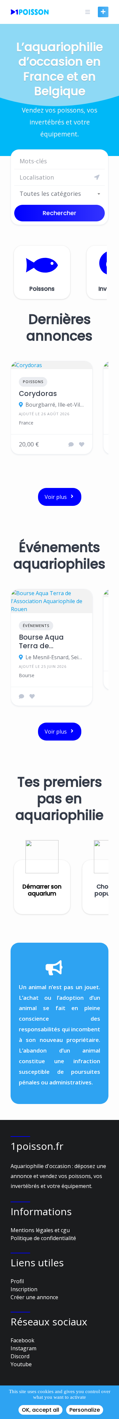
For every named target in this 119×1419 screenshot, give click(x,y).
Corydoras (38, 393)
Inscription (24, 1289)
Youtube (21, 1364)
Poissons (33, 381)
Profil (17, 1281)
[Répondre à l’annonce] (71, 444)
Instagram (23, 1348)
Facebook (22, 1340)
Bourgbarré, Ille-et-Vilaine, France (54, 404)
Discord (20, 1356)
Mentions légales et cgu (40, 1230)
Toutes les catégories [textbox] (50, 193)
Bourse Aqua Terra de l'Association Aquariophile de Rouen (47, 642)
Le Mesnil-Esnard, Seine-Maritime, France (54, 657)
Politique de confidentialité (43, 1238)
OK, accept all (40, 1410)
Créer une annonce (34, 1297)
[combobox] (59, 193)
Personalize (84, 1410)
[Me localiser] (97, 177)
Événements (36, 625)
